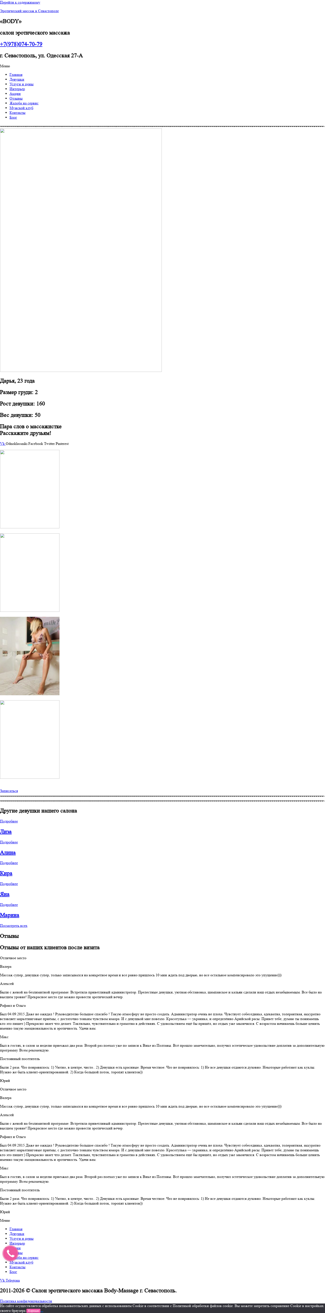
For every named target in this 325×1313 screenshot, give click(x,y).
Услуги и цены (22, 84)
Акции (15, 93)
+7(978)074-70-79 (21, 44)
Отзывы (16, 98)
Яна (5, 894)
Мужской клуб (21, 108)
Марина (9, 915)
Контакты (17, 112)
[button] (162, 66)
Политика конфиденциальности (26, 1301)
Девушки (17, 79)
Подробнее (9, 821)
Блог (13, 117)
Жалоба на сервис (24, 103)
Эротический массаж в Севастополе (29, 11)
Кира (6, 873)
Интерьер (17, 89)
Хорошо (33, 1311)
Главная (16, 74)
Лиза (6, 831)
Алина (8, 852)
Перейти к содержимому (20, 2)
